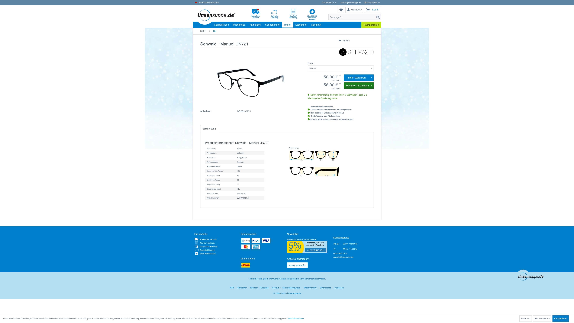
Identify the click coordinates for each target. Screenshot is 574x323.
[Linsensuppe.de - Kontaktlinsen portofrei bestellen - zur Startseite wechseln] (216, 15)
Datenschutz (325, 287)
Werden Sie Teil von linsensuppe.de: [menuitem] (302, 239)
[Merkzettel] (341, 10)
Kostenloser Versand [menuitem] (208, 239)
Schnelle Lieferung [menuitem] (207, 250)
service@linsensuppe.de (351, 2)
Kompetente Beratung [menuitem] (208, 246)
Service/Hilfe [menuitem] (372, 2)
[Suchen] (378, 17)
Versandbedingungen (291, 287)
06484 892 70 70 (340, 253)
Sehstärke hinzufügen (357, 85)
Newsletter (242, 287)
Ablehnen (525, 318)
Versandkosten (293, 278)
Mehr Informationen (296, 318)
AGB (232, 287)
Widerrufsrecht (310, 287)
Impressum (339, 287)
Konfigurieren (560, 318)
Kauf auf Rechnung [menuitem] (207, 243)
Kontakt (275, 287)
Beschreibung (209, 128)
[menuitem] (354, 17)
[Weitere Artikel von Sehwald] (356, 53)
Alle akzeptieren (542, 318)
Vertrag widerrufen (297, 265)
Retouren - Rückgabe (259, 287)
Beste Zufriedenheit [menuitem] (208, 253)
